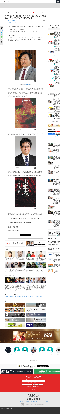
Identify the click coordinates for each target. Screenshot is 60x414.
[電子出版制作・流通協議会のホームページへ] (22, 404)
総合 (57, 27)
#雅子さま (23, 296)
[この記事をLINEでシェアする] (1, 36)
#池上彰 (10, 296)
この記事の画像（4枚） (26, 84)
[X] (30, 399)
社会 (9, 22)
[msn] (37, 399)
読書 (15, 22)
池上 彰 (56, 80)
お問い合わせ (27, 401)
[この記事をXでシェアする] (1, 27)
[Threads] (32, 399)
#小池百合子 (40, 296)
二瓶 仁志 (55, 104)
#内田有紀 (31, 296)
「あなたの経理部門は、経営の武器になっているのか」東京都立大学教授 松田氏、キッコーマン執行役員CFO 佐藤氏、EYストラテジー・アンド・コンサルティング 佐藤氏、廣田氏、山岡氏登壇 (20, 287)
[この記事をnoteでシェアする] (1, 39)
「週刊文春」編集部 (57, 111)
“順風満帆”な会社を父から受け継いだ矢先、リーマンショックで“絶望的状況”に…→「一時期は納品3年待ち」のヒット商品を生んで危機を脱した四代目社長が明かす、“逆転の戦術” (10, 287)
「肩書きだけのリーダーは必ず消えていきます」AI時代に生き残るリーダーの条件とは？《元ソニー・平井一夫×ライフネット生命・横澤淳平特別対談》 (41, 286)
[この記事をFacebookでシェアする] (1, 30)
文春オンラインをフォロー (40, 244)
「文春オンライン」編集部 (11, 20)
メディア (12, 22)
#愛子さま (27, 296)
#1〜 (9, 12)
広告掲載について (21, 401)
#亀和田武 (35, 296)
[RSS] (39, 399)
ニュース (7, 22)
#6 (42, 12)
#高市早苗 (14, 296)
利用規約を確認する (29, 386)
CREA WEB (7, 408)
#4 (23, 12)
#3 (16, 12)
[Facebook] (27, 399)
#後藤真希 (6, 296)
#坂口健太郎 (19, 296)
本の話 (11, 408)
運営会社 (47, 401)
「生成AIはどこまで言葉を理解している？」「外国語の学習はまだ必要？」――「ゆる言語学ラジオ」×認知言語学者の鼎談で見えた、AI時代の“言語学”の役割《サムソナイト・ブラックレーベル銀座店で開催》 (31, 287)
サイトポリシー (42, 401)
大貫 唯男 (56, 37)
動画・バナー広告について (34, 401)
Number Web (3, 408)
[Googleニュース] (35, 399)
